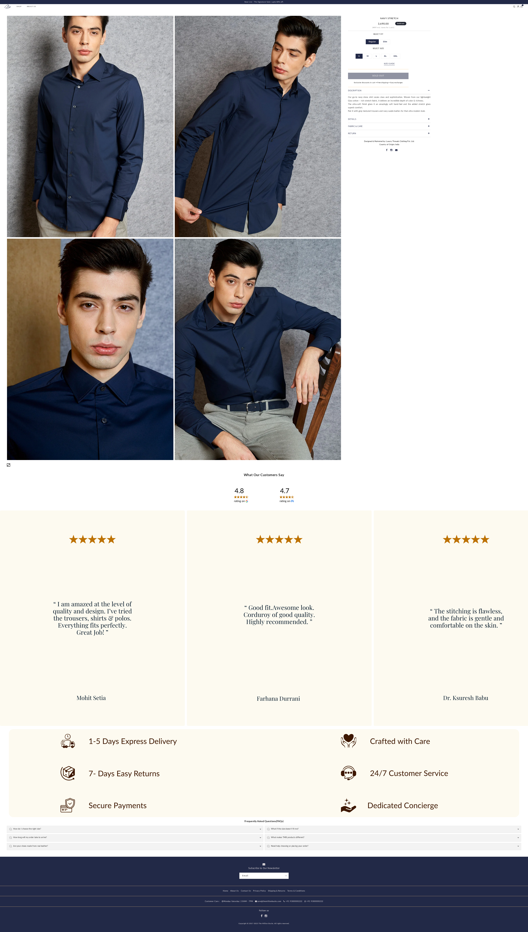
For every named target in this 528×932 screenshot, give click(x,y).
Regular (374, 42)
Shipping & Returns (276, 891)
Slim (386, 42)
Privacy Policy (259, 891)
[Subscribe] (286, 876)
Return (352, 133)
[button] (20, 6)
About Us (234, 891)
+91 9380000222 (293, 901)
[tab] (389, 91)
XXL (397, 57)
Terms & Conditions (296, 891)
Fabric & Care (355, 126)
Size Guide (389, 64)
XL (386, 57)
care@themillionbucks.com (269, 901)
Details (352, 119)
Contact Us (246, 891)
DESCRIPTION (354, 90)
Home (225, 891)
